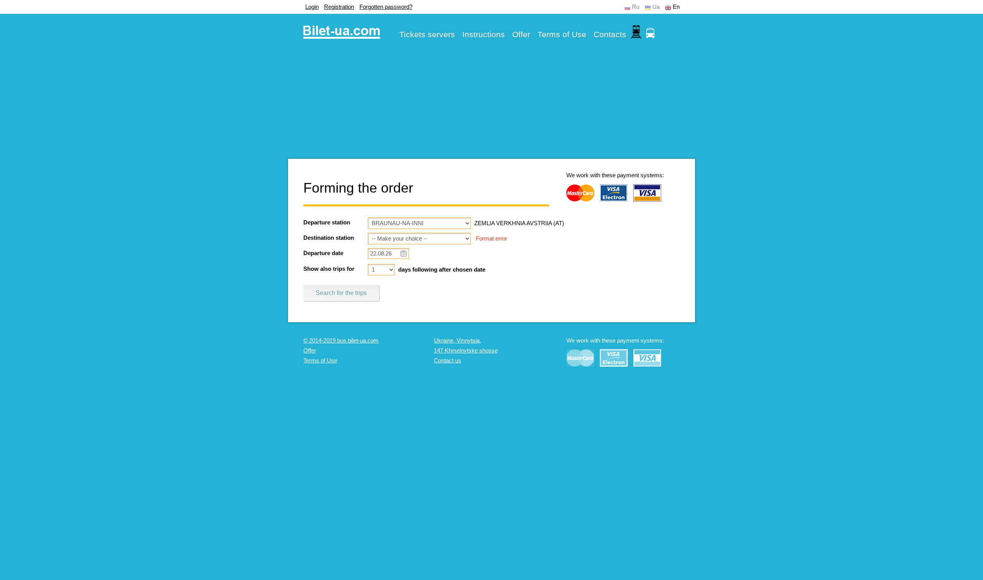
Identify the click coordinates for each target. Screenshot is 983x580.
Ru (635, 7)
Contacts (610, 34)
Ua (656, 7)
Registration (339, 7)
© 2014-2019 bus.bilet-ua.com (341, 341)
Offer (521, 34)
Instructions (483, 34)
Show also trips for (328, 269)
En (676, 7)
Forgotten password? (385, 7)
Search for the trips (341, 293)
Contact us (447, 361)
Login (312, 7)
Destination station (328, 238)
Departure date (323, 253)
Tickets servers (427, 34)
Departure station (326, 222)
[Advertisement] (491, 105)
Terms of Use (562, 34)
